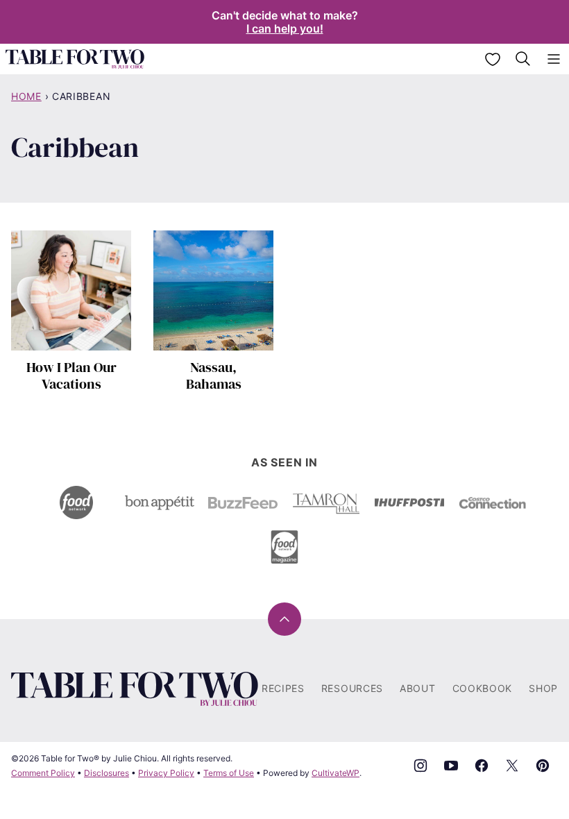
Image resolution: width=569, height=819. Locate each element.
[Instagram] (420, 765)
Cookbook (482, 688)
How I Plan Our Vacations (71, 375)
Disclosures (106, 773)
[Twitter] (512, 765)
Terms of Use (228, 773)
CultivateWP (335, 773)
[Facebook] (481, 765)
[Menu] (553, 59)
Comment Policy (43, 773)
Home (26, 96)
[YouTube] (451, 765)
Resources (352, 688)
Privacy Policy (166, 773)
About (418, 688)
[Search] (523, 59)
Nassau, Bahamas (213, 375)
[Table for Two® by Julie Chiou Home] (75, 59)
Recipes (283, 688)
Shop (543, 688)
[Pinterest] (542, 765)
